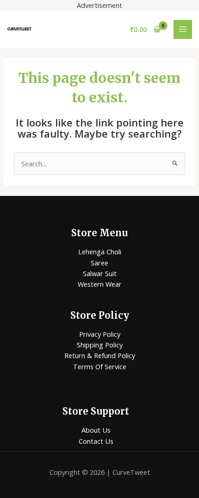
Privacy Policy (99, 334)
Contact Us (96, 441)
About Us (96, 430)
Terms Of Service (99, 366)
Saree (99, 262)
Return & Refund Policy (99, 355)
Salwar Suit (100, 273)
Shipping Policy (100, 344)
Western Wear (100, 284)
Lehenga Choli (99, 251)
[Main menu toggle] (183, 29)
